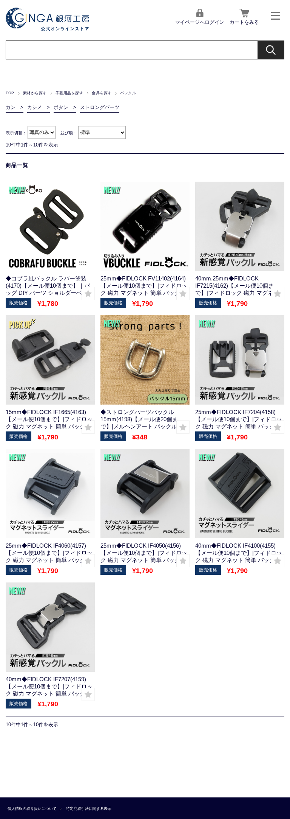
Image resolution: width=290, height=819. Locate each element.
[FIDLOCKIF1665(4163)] (50, 360)
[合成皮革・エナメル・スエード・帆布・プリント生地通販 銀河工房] (47, 29)
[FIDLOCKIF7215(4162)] (239, 226)
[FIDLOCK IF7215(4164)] (50, 226)
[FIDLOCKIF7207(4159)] (50, 627)
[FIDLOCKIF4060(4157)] (50, 493)
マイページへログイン (199, 22)
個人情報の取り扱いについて (32, 809)
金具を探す (101, 93)
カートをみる (244, 22)
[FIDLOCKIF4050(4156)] (145, 493)
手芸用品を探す (69, 93)
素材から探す (35, 93)
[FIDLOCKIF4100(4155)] (239, 493)
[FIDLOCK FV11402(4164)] (145, 226)
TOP (10, 93)
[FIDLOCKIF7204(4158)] (239, 360)
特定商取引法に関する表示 (88, 809)
